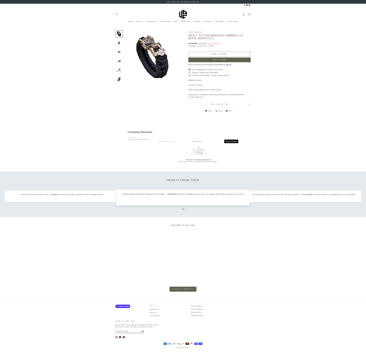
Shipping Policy (197, 315)
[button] (231, 141)
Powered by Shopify (183, 348)
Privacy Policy (196, 306)
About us (153, 312)
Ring (176, 21)
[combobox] (197, 141)
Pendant (197, 21)
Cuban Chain (165, 21)
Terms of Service (198, 309)
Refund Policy (196, 312)
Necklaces (151, 21)
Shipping (191, 46)
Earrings (208, 21)
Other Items (232, 21)
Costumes (219, 21)
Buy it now (219, 60)
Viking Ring (185, 21)
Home (130, 21)
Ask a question (219, 104)
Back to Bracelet (184, 289)
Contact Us (154, 309)
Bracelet (140, 21)
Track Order (154, 316)
